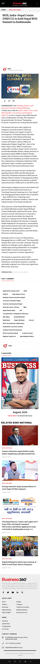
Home (3, 10)
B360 (9, 68)
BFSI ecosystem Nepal (10, 333)
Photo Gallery (6, 612)
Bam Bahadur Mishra (27, 336)
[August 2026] (20, 383)
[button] (10, 661)
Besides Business (21, 610)
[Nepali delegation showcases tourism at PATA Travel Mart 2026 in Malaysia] (20, 546)
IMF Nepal (6, 317)
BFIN (25, 291)
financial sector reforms (11, 307)
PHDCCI (5, 294)
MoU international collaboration (13, 323)
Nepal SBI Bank (19, 320)
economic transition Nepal (11, 300)
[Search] (37, 4)
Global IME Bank (19, 317)
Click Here (12, 416)
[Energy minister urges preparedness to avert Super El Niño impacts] (20, 471)
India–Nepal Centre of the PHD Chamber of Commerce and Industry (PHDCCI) (19, 113)
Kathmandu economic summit (13, 326)
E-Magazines (6, 626)
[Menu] (3, 4)
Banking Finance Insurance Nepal (14, 297)
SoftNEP (20, 655)
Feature (4, 604)
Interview (5, 607)
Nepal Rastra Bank (9, 310)
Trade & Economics (22, 607)
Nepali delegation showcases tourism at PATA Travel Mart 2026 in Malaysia (19, 563)
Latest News (6, 623)
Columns (19, 604)
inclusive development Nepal (12, 304)
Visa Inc (31, 320)
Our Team (5, 629)
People (18, 602)
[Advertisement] (20, 46)
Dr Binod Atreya (27, 333)
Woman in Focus (21, 612)
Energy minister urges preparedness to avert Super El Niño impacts (19, 487)
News (4, 602)
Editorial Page (6, 610)
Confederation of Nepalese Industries (15, 313)
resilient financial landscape (12, 330)
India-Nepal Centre (18, 294)
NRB (25, 307)
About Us (5, 621)
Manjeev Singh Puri (9, 336)
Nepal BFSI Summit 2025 (11, 291)
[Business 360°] (20, 3)
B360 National (7, 448)
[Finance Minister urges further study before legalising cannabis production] (20, 435)
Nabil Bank (6, 320)
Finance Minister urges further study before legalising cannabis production (18, 452)
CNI (21, 310)
